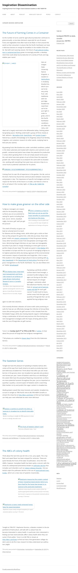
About (13, 14)
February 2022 (61, 189)
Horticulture (45, 79)
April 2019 (59, 233)
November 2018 (61, 246)
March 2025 (60, 119)
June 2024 (59, 131)
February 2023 (61, 165)
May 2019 (59, 231)
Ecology (59, 416)
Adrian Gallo (13, 348)
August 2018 (60, 253)
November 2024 (61, 126)
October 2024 (61, 129)
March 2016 (60, 324)
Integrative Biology (65, 440)
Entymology (21, 549)
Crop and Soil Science (64, 415)
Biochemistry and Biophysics (63, 366)
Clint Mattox (41, 248)
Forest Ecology (61, 431)
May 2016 (59, 319)
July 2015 (59, 343)
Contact (58, 14)
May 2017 (59, 289)
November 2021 (61, 197)
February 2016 (61, 326)
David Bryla (28, 135)
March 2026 (60, 99)
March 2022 (60, 187)
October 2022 (61, 175)
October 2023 (61, 150)
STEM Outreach (62, 461)
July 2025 (59, 111)
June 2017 (59, 287)
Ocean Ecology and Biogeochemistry (63, 453)
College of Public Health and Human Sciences (65, 404)
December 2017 (61, 272)
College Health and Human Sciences (66, 373)
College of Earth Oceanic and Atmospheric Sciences (65, 387)
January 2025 (60, 124)
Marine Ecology (61, 443)
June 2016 (59, 316)
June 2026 (59, 92)
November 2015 (61, 333)
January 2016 (60, 328)
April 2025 (59, 116)
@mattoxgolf (14, 265)
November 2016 (61, 304)
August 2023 (60, 153)
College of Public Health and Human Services (64, 407)
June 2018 (59, 258)
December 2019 (61, 214)
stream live (60, 41)
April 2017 (59, 292)
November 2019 (61, 216)
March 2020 (60, 207)
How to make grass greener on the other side (25, 204)
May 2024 (59, 133)
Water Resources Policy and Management (65, 466)
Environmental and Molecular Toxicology (64, 422)
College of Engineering (62, 395)
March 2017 (60, 294)
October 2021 (61, 199)
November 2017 (61, 275)
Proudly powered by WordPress (11, 569)
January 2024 (60, 143)
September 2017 (61, 280)
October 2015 (61, 336)
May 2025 (59, 114)
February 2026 (61, 102)
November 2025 (61, 107)
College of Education (63, 392)
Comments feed (61, 486)
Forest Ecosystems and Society (65, 433)
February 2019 (61, 238)
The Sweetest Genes (12, 360)
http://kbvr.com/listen (26, 395)
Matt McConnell (42, 191)
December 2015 (61, 331)
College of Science (65, 410)
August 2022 (60, 177)
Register (59, 478)
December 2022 (61, 170)
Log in (58, 481)
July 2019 (59, 226)
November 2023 (61, 148)
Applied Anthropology (63, 362)
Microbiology (62, 449)
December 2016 (61, 302)
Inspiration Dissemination (19, 5)
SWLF (70, 461)
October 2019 (61, 219)
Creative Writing (61, 413)
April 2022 (59, 185)
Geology (65, 435)
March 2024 (60, 138)
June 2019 (59, 229)
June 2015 (59, 346)
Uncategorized (66, 463)
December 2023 (61, 146)
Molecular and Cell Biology (10, 438)
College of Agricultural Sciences (26, 346)
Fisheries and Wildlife (63, 428)
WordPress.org (61, 488)
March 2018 (60, 265)
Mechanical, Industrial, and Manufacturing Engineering (66, 447)
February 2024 (61, 141)
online (39, 331)
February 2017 (61, 297)
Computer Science (62, 412)
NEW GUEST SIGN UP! (35, 14)
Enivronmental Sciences (65, 420)
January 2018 (60, 270)
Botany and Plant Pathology (64, 369)
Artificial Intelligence (63, 364)
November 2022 (61, 172)
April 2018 (59, 263)
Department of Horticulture (27, 260)
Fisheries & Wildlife (65, 425)
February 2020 (61, 209)
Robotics (66, 456)
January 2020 (60, 211)
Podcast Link (60, 43)
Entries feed (60, 483)
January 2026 (60, 104)
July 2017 (59, 285)
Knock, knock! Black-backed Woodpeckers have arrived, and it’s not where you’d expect (66, 62)
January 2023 (60, 168)
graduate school (64, 437)
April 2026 (59, 97)
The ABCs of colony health (16, 450)
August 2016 (60, 311)
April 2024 (59, 136)
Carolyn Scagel (41, 135)
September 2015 (61, 338)
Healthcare (60, 439)
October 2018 (61, 248)
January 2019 (60, 241)
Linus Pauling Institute (63, 442)
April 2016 (59, 321)
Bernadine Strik (18, 135)
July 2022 (59, 180)
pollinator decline (39, 466)
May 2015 (59, 348)
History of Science (69, 439)
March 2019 (60, 236)
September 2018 (61, 250)
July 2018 (59, 255)
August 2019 (60, 224)
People (48, 14)
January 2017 (60, 299)
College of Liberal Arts (65, 401)
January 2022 (60, 192)
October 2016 (61, 307)
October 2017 (61, 277)
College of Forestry (65, 398)
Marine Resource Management (65, 445)
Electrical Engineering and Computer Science (64, 418)
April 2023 (59, 160)
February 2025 (61, 121)
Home (4, 14)
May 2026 (59, 94)
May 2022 (59, 182)
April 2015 (59, 350)
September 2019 (61, 221)
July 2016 (59, 314)
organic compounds (21, 238)
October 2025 (61, 109)
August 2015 (60, 341)
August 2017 (60, 282)
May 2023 (59, 158)
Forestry (59, 435)
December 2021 (61, 194)
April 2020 (59, 204)
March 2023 (60, 163)
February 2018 (61, 268)
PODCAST (22, 14)
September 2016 (61, 309)
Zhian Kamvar (6, 552)
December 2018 (61, 243)
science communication (63, 458)
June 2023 (59, 155)
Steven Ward (26, 338)
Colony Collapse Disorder (33, 468)
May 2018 (59, 260)
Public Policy (60, 456)
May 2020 (59, 202)
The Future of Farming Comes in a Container (25, 32)
